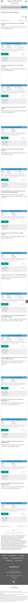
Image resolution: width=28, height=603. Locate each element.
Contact (9, 560)
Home (5, 556)
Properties (13, 556)
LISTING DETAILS (4, 54)
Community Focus (17, 558)
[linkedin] (14, 582)
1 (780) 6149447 (4, 101)
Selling (5, 558)
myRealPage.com (14, 588)
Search (24, 7)
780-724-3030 (14, 3)
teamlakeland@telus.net (14, 572)
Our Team (18, 560)
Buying (21, 556)
